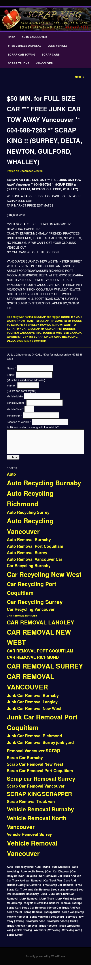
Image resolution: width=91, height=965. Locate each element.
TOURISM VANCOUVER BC (24, 333)
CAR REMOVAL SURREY (45, 666)
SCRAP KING (24, 794)
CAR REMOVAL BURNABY (22, 615)
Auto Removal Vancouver (31, 559)
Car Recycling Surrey (35, 602)
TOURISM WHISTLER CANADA (62, 333)
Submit (13, 457)
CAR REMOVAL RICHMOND (33, 657)
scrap (53, 750)
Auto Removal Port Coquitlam (35, 546)
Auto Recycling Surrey (28, 512)
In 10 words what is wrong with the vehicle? (33, 427)
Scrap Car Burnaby (25, 757)
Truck (41, 801)
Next (79, 77)
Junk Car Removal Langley (32, 702)
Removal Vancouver (26, 751)
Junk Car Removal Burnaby (33, 695)
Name (11, 368)
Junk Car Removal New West (34, 708)
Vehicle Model (16, 402)
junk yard (65, 742)
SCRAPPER (57, 794)
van (51, 801)
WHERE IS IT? (15, 337)
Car (59, 559)
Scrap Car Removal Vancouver (35, 786)
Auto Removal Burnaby (29, 539)
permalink (40, 341)
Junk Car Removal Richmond (34, 736)
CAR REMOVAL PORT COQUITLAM (40, 651)
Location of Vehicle (19, 422)
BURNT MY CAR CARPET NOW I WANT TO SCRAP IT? (44, 319)
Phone (12, 385)
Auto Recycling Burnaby (44, 482)
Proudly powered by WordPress (45, 956)
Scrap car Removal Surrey (41, 778)
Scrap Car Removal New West (35, 764)
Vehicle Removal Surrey (29, 834)
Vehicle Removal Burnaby (40, 809)
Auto (11, 474)
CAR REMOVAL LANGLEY (40, 622)
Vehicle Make (15, 396)
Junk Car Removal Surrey (31, 742)
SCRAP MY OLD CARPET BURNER (52, 329)
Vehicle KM (14, 415)
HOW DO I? (47, 325)
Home (11, 37)
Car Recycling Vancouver (31, 609)
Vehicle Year (15, 409)
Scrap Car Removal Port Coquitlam (40, 770)
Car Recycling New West (44, 574)
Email (11, 374)
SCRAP (41, 317)
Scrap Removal (21, 801)
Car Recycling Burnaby (29, 565)
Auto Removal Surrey (27, 552)
